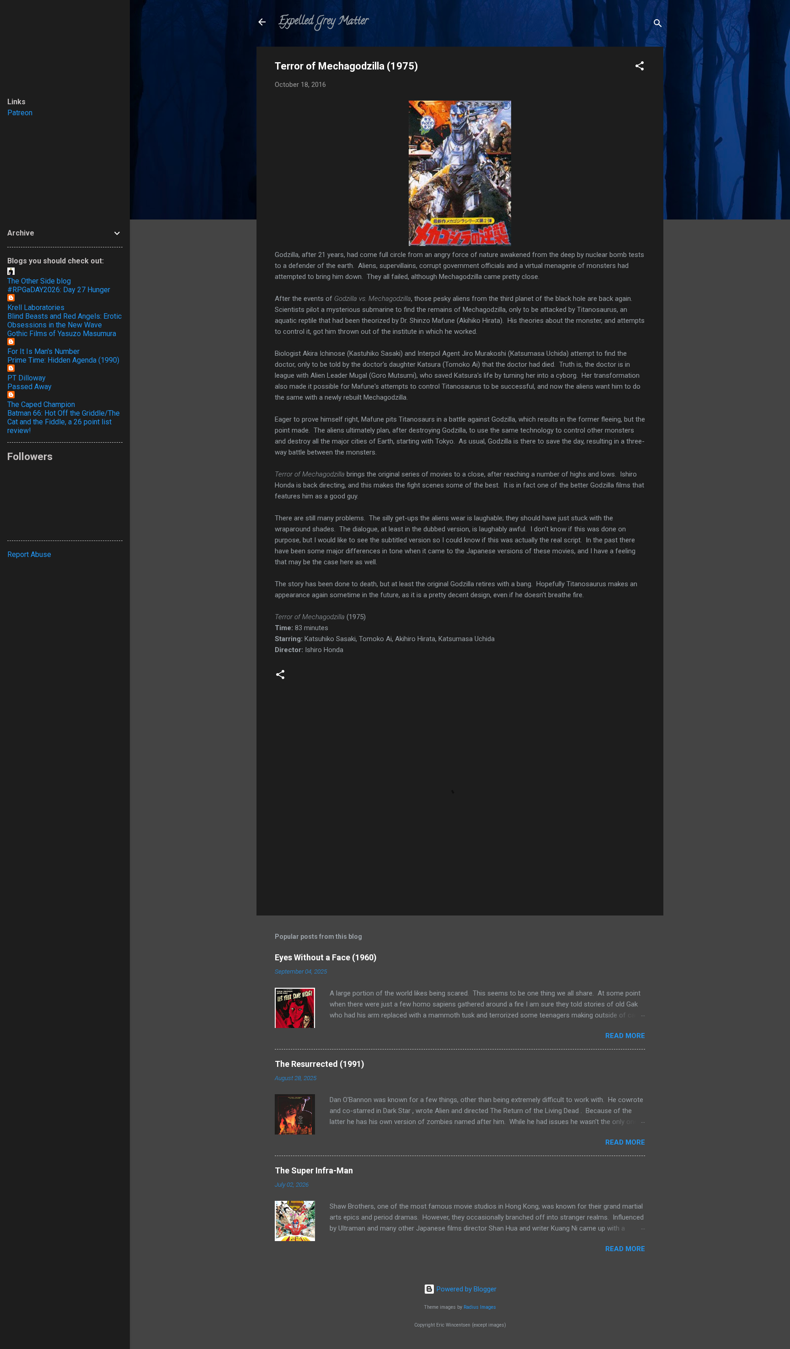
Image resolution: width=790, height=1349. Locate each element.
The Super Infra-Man (314, 1170)
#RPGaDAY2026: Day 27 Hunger (58, 289)
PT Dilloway (26, 378)
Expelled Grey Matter (323, 21)
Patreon (19, 112)
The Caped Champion (41, 404)
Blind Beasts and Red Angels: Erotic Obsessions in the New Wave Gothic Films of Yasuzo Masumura (64, 325)
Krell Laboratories (35, 307)
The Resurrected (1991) (319, 1064)
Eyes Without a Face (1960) (326, 957)
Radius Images (480, 1307)
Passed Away (29, 386)
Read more (625, 1036)
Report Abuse (29, 554)
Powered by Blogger (465, 1289)
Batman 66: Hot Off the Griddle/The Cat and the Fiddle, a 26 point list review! (63, 422)
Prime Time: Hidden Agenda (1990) (63, 360)
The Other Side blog (39, 281)
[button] (639, 67)
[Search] (657, 25)
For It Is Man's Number (43, 351)
